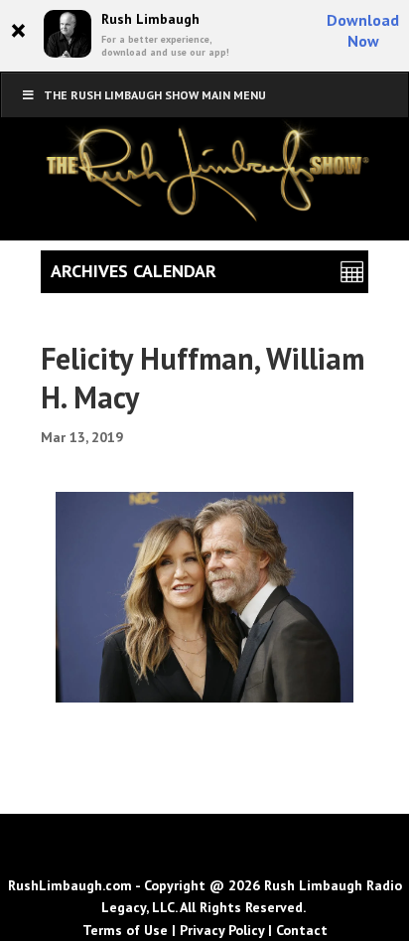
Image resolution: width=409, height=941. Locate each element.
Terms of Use (125, 930)
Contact (302, 930)
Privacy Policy (222, 930)
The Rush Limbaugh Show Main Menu (155, 94)
